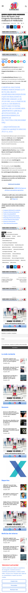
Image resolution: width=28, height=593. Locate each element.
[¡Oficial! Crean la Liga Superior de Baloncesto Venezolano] (23, 487)
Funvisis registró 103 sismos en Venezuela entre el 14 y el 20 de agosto (11, 360)
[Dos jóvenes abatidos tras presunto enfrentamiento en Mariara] (23, 422)
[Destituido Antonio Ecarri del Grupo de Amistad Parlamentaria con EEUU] (23, 369)
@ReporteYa (8, 111)
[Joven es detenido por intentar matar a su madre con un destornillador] (23, 414)
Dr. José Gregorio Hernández (7, 245)
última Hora (23, 260)
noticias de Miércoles (16, 253)
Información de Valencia (7, 249)
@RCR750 (18, 111)
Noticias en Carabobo (6, 255)
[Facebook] (8, 26)
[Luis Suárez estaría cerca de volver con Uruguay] (23, 496)
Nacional (10, 14)
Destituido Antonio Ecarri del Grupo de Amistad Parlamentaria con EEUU (11, 368)
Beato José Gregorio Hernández (8, 238)
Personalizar (14, 585)
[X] (11, 26)
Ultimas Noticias (20, 14)
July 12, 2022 (7, 132)
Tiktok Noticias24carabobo (10, 223)
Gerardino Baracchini (19, 245)
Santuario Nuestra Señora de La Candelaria (10, 260)
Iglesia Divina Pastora (6, 247)
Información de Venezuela (18, 249)
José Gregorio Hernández (7, 251)
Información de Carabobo (17, 247)
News (15, 251)
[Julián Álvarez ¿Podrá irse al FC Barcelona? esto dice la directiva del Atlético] (23, 504)
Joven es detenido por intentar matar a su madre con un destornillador (11, 413)
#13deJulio (8, 236)
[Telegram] (15, 26)
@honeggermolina (11, 116)
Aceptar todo (14, 581)
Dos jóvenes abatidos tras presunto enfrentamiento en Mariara (11, 422)
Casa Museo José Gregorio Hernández (9, 242)
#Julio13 (18, 236)
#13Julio (13, 236)
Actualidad (4, 14)
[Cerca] (26, 564)
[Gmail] (21, 61)
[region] (14, 577)
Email (3, 339)
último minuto (13, 262)
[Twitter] (6, 61)
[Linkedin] (12, 61)
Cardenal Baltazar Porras (7, 240)
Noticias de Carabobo (6, 253)
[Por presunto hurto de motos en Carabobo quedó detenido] (23, 431)
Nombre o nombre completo (9, 333)
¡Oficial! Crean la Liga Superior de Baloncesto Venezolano (10, 486)
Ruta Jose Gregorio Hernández (18, 258)
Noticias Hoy (14, 255)
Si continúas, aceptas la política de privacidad (15, 344)
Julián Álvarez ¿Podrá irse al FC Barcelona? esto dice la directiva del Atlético (11, 503)
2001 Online (9, 232)
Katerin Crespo (6, 23)
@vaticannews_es (10, 113)
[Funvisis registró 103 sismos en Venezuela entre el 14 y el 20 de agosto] (23, 361)
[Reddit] (9, 61)
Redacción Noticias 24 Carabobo (11, 234)
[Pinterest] (18, 26)
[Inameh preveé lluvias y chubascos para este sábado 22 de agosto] (23, 378)
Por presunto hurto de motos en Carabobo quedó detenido (11, 430)
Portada (14, 14)
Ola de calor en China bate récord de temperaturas (21, 280)
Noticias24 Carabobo (14, 184)
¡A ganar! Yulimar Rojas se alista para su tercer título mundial (7, 280)
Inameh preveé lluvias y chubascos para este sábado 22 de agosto (10, 377)
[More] (22, 26)
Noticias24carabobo (6, 258)
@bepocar (6, 118)
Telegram (14, 199)
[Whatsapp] (18, 61)
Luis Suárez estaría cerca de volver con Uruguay (10, 494)
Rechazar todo (14, 589)
